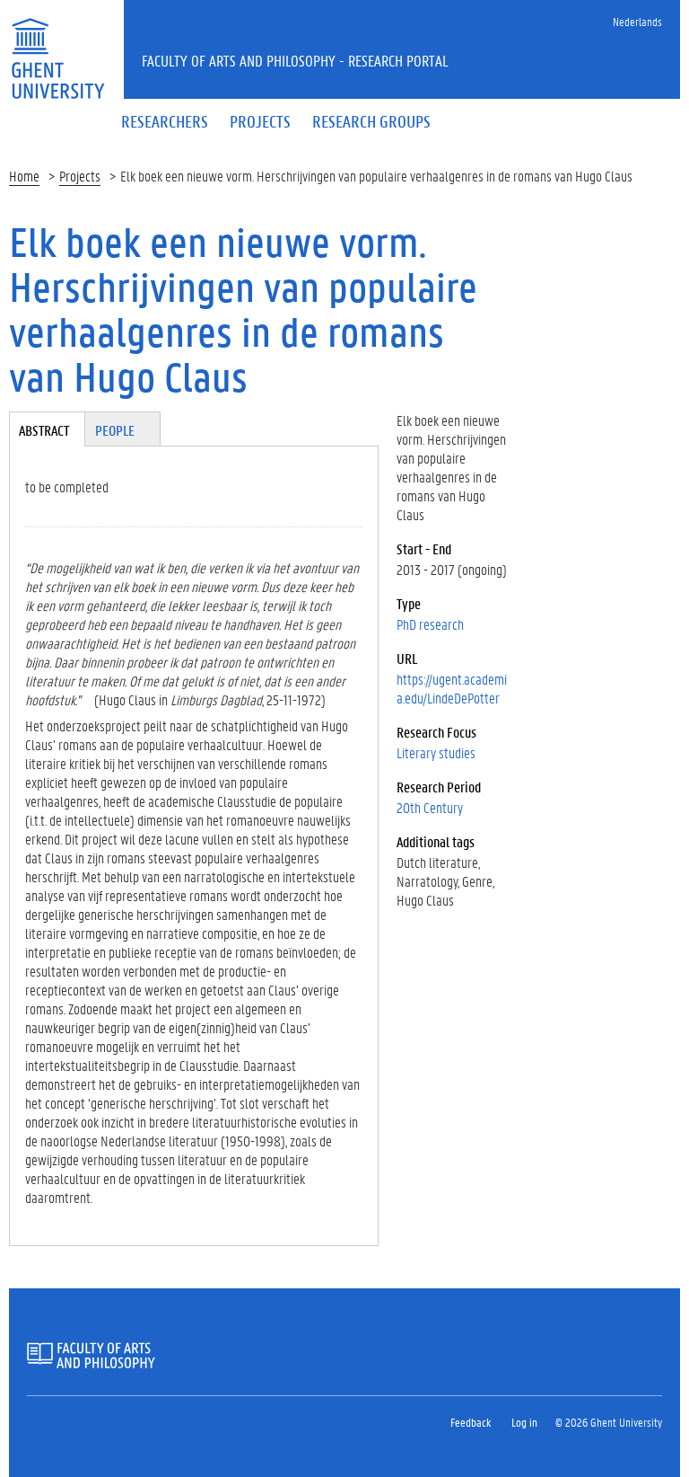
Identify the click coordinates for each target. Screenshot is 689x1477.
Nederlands (637, 21)
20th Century (430, 807)
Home (24, 175)
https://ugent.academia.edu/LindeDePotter (452, 688)
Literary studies (436, 752)
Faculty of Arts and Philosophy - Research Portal (295, 60)
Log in (524, 1421)
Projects (79, 175)
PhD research (430, 624)
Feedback (470, 1421)
